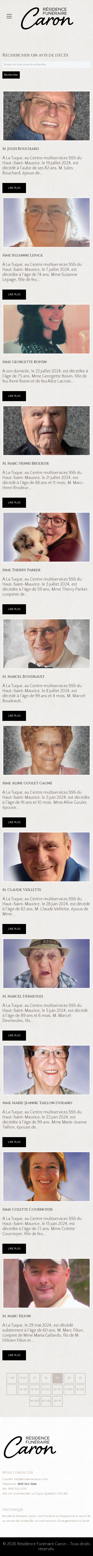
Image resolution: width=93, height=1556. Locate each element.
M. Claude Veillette (21, 889)
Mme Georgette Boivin (24, 362)
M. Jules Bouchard (20, 148)
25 (80, 1377)
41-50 (34, 1389)
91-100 (34, 1400)
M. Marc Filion (16, 1316)
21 (34, 1377)
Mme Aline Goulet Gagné (27, 783)
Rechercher (11, 74)
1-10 (11, 1377)
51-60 (46, 1389)
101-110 (46, 1400)
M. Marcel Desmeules (22, 996)
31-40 (23, 1389)
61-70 (57, 1389)
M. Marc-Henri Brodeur (25, 463)
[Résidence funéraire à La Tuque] (76, 9)
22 (46, 1377)
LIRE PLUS (14, 187)
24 (68, 1377)
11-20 (23, 1377)
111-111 (57, 1400)
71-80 (68, 1389)
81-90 (80, 1389)
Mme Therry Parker (21, 570)
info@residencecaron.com (31, 1479)
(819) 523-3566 (27, 1484)
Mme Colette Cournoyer (27, 1209)
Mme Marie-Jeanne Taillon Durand (37, 1103)
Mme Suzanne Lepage (22, 255)
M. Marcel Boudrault (23, 676)
